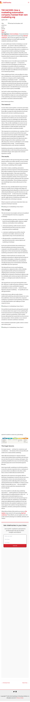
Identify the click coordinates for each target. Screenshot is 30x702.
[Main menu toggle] (28, 2)
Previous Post (6, 682)
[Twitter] (14, 691)
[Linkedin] (16, 691)
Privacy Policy (20, 698)
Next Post (25, 682)
